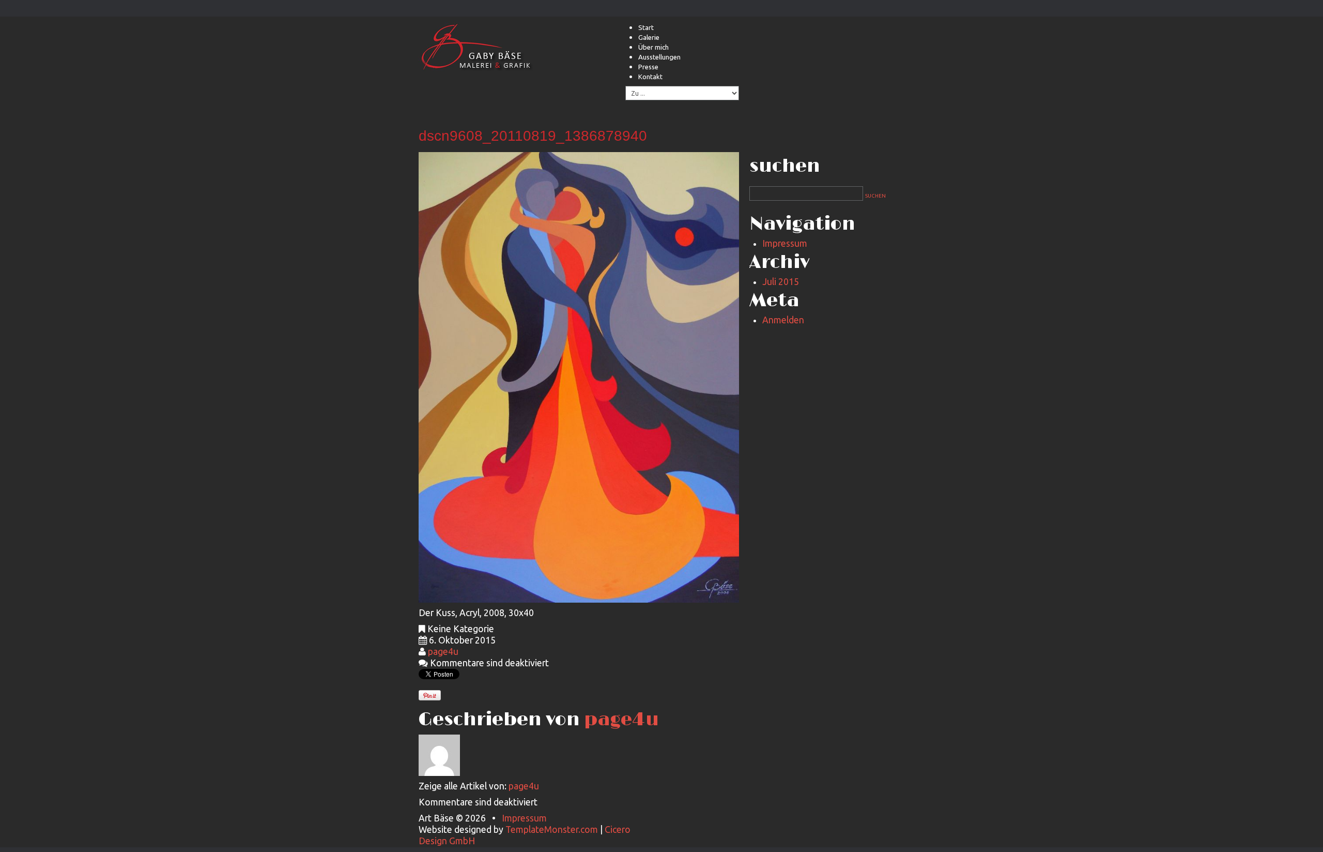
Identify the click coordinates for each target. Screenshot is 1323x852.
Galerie (648, 37)
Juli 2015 (780, 282)
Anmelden (783, 320)
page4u (443, 651)
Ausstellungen (659, 57)
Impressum (784, 243)
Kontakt (650, 76)
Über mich (653, 47)
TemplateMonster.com (551, 829)
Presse (648, 66)
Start (646, 27)
